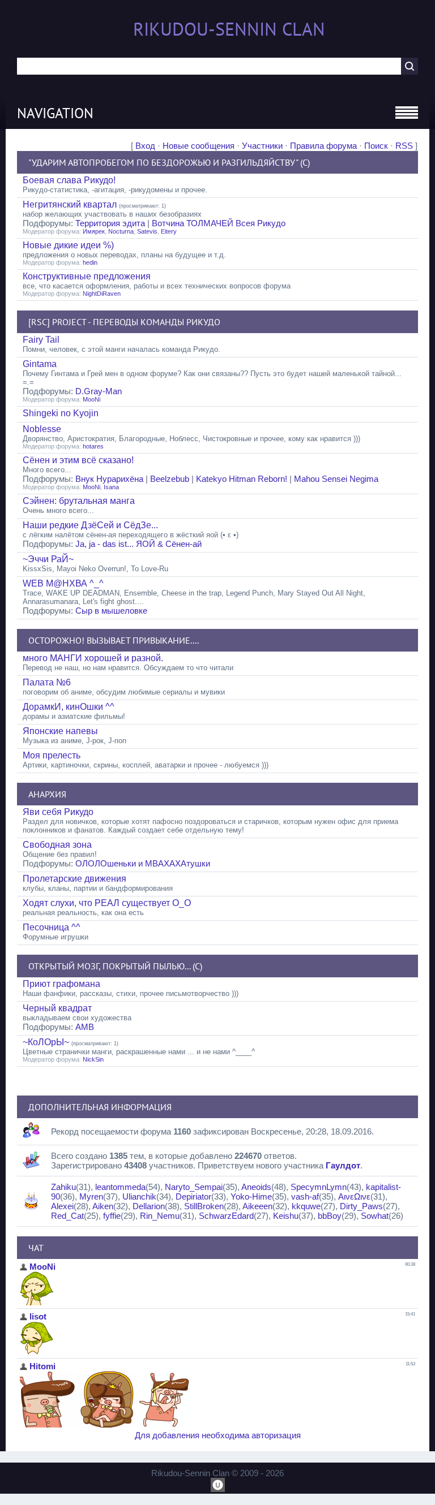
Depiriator (193, 1196)
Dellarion (149, 1206)
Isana (111, 487)
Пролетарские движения (74, 878)
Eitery (169, 231)
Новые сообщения (198, 145)
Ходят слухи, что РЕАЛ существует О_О (107, 903)
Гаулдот (343, 1165)
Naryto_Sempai (194, 1187)
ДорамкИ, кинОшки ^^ (68, 706)
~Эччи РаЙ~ (48, 559)
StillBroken (204, 1206)
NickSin (93, 1059)
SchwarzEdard (226, 1216)
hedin (90, 262)
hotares (93, 446)
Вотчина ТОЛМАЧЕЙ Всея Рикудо (218, 223)
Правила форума (323, 145)
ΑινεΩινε (354, 1196)
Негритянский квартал (70, 204)
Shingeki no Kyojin (61, 413)
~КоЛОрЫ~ (46, 1042)
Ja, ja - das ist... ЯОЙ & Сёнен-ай (138, 544)
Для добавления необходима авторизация (218, 1435)
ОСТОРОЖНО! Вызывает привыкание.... (113, 640)
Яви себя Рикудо (58, 812)
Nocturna (121, 231)
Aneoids (256, 1187)
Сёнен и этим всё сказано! (78, 460)
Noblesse (42, 429)
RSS (404, 145)
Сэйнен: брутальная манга (79, 501)
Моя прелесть (51, 755)
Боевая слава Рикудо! (69, 180)
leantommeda (120, 1187)
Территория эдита (110, 223)
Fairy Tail (41, 339)
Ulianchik (139, 1196)
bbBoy (330, 1216)
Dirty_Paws (361, 1206)
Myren (91, 1196)
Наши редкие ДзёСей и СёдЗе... (90, 525)
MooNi (91, 399)
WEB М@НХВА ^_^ (63, 583)
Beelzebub (169, 479)
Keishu (285, 1216)
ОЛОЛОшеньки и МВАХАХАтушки (142, 863)
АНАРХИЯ (47, 794)
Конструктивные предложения (87, 276)
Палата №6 (47, 682)
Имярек (94, 231)
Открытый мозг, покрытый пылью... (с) (115, 966)
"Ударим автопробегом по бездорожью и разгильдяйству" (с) (169, 162)
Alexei (62, 1206)
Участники (262, 145)
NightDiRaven (102, 293)
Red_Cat (67, 1216)
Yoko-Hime (251, 1196)
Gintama (40, 364)
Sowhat (375, 1216)
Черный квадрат (57, 1008)
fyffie (112, 1216)
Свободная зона (57, 844)
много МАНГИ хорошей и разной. (93, 658)
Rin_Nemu (160, 1216)
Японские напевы (60, 731)
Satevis (147, 231)
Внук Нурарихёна (109, 479)
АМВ (84, 1027)
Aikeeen (257, 1206)
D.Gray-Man (98, 391)
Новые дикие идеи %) (68, 245)
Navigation (55, 113)
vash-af (305, 1196)
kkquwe (306, 1206)
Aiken (102, 1206)
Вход (145, 145)
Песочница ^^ (51, 927)
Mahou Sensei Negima (336, 479)
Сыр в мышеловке (111, 610)
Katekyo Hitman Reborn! (241, 479)
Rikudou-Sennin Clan (229, 29)
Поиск (376, 145)
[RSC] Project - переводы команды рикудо (124, 321)
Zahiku (63, 1187)
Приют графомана (61, 984)
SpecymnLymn (319, 1187)
